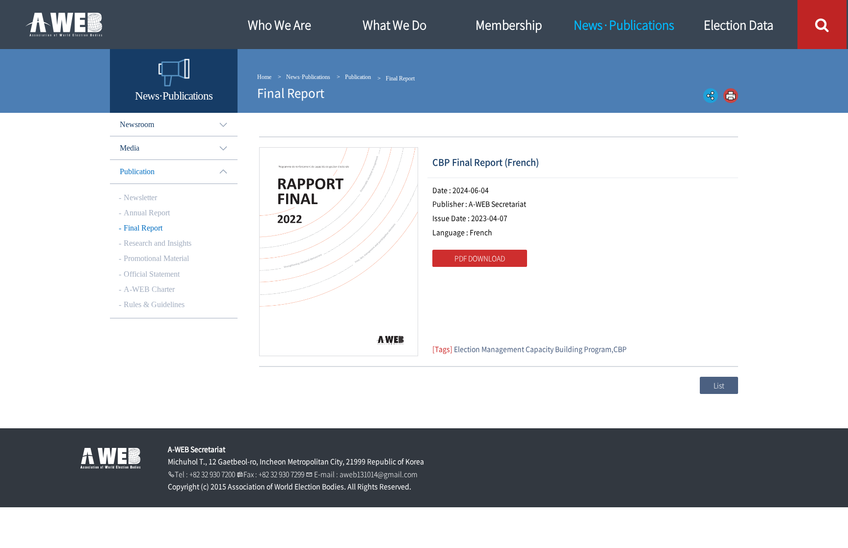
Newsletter (140, 197)
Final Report (143, 228)
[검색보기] (822, 24)
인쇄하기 (730, 95)
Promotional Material (156, 258)
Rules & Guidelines (154, 304)
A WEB (110, 24)
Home (264, 77)
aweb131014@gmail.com (379, 474)
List (719, 385)
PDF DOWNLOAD (479, 258)
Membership (509, 24)
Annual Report (147, 213)
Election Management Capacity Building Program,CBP (540, 349)
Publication (358, 77)
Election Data (738, 24)
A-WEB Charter (149, 289)
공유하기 (710, 95)
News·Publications (624, 24)
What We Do (394, 24)
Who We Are (279, 24)
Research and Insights (157, 243)
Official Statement (152, 274)
